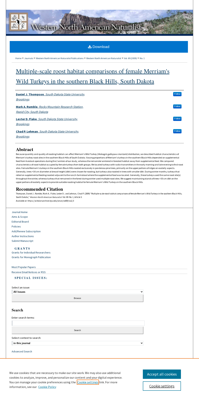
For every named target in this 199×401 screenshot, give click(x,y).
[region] (99, 379)
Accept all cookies (162, 374)
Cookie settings (87, 382)
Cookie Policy (47, 387)
